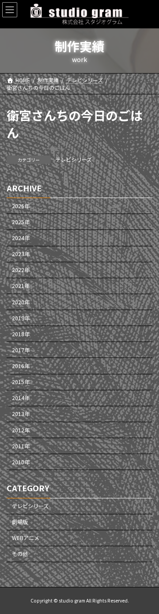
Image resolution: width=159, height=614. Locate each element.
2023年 (21, 254)
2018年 (21, 334)
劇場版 (20, 522)
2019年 (21, 318)
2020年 (21, 302)
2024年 (21, 238)
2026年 (21, 206)
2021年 (21, 286)
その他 (20, 554)
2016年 (21, 366)
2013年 (21, 414)
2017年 (21, 350)
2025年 (21, 222)
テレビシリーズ (73, 159)
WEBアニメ (25, 538)
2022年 (21, 270)
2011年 (21, 446)
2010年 (21, 462)
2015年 (21, 382)
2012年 (21, 430)
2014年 (21, 398)
